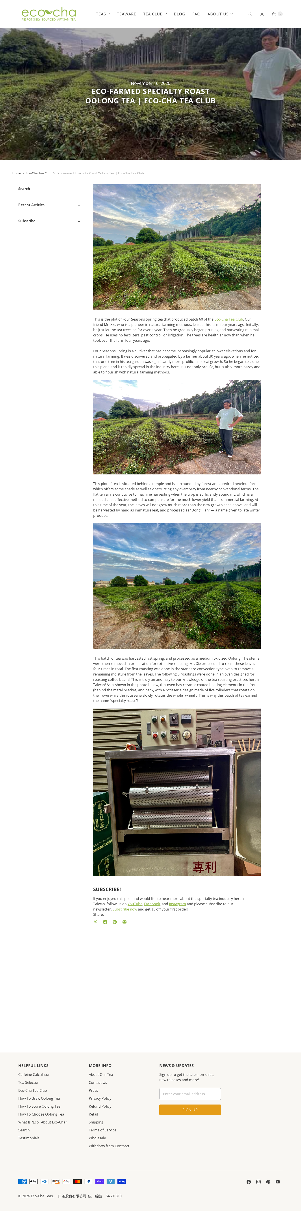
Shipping (96, 1122)
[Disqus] (177, 982)
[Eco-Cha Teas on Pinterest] (268, 1182)
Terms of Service (102, 1130)
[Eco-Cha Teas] (48, 14)
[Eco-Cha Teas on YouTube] (278, 1182)
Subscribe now (125, 909)
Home (16, 173)
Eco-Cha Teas (42, 1196)
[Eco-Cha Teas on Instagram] (258, 1182)
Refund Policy (100, 1106)
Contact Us (98, 1082)
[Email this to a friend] (124, 922)
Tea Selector (28, 1082)
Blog (179, 14)
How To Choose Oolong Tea (41, 1114)
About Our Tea (101, 1074)
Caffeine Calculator (34, 1074)
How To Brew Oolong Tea (39, 1098)
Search (24, 1130)
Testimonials (28, 1138)
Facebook (152, 903)
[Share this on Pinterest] (115, 922)
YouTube (135, 903)
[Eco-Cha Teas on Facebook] (249, 1182)
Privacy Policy (100, 1098)
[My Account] (262, 14)
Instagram (177, 903)
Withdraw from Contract (109, 1146)
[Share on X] (96, 922)
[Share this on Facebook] (105, 922)
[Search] (249, 14)
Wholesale (97, 1138)
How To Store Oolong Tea (39, 1106)
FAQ (196, 14)
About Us (218, 14)
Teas (101, 14)
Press (93, 1090)
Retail (93, 1114)
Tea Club (153, 14)
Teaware (126, 14)
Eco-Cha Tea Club (39, 173)
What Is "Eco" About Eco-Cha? (42, 1122)
